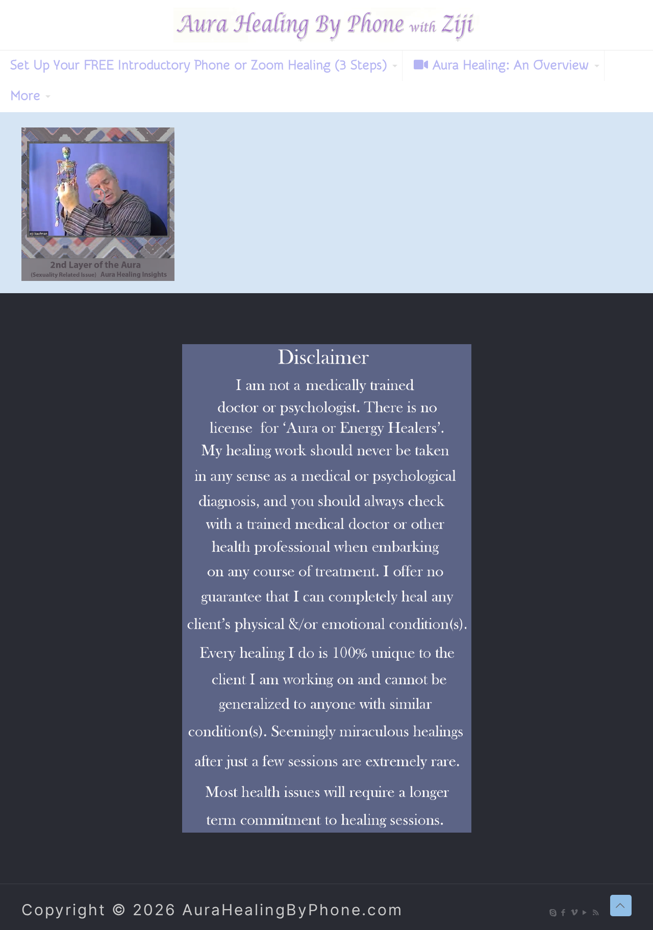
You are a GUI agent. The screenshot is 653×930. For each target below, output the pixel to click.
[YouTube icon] (585, 912)
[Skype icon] (553, 912)
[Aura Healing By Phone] (326, 25)
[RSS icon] (596, 912)
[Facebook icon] (564, 912)
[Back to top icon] (621, 905)
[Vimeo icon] (575, 912)
